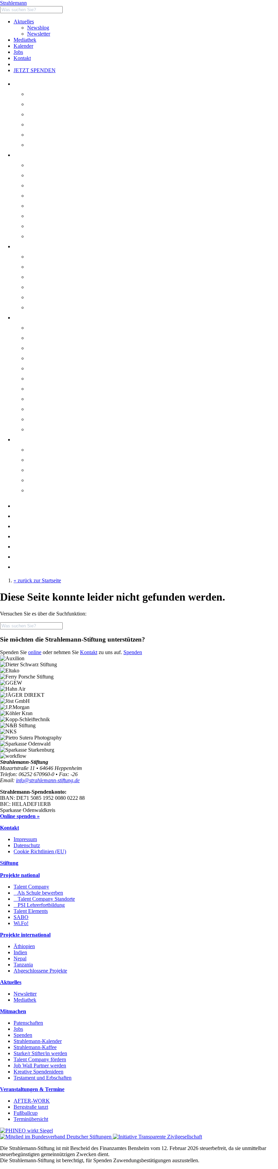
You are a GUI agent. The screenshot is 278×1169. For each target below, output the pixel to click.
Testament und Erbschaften (43, 1078)
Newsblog (38, 27)
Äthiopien (24, 946)
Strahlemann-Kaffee (35, 1047)
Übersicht (46, 165)
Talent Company (53, 175)
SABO (43, 226)
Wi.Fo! (21, 923)
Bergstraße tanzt (53, 470)
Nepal (20, 958)
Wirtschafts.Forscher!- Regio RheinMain (79, 236)
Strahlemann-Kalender (38, 1041)
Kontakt (22, 58)
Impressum (25, 839)
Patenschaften (28, 1023)
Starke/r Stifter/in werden (40, 1053)
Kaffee (29, 557)
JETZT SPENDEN (35, 70)
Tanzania (23, 964)
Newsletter (38, 34)
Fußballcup (26, 1113)
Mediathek (25, 40)
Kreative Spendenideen (38, 1071)
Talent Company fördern (40, 1059)
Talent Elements (53, 216)
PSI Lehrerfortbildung (61, 206)
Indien (20, 952)
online (34, 652)
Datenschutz (27, 845)
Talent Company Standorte (66, 196)
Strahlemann (13, 3)
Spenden (132, 652)
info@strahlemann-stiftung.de (48, 780)
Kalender (23, 46)
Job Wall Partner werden (40, 1065)
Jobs (18, 52)
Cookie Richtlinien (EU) (40, 851)
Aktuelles (24, 21)
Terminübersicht (31, 1119)
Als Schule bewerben (60, 185)
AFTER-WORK (32, 1101)
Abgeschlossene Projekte (40, 971)
